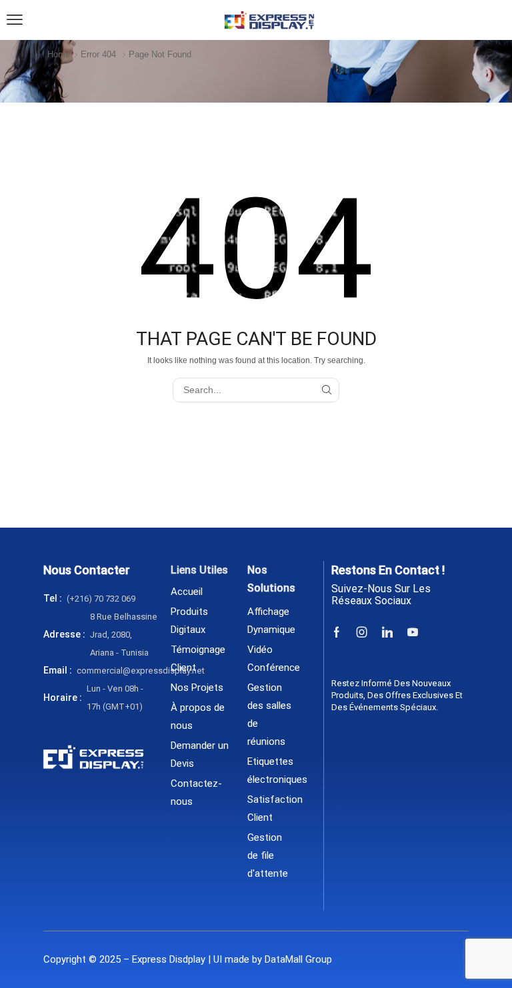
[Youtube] (412, 632)
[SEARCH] (327, 390)
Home (58, 54)
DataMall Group (298, 959)
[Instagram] (362, 632)
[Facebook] (336, 632)
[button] (15, 20)
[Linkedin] (387, 632)
